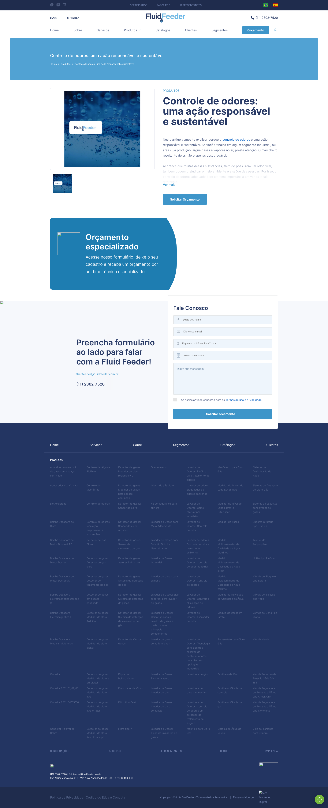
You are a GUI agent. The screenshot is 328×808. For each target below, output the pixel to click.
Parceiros (163, 5)
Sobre (77, 30)
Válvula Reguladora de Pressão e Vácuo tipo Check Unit (264, 692)
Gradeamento (159, 467)
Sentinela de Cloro (228, 674)
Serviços (103, 30)
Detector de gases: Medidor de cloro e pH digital (98, 678)
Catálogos (162, 30)
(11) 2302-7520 (267, 18)
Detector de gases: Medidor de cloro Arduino (98, 617)
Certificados (138, 5)
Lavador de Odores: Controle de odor (197, 526)
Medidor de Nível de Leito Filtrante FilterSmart (230, 507)
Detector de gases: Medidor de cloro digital (98, 643)
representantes (171, 750)
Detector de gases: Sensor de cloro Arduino (129, 526)
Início (54, 64)
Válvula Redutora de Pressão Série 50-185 (264, 678)
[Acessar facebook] (52, 4)
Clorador (55, 674)
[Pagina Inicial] (165, 22)
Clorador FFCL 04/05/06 (64, 702)
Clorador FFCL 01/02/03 (64, 688)
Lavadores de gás (197, 674)
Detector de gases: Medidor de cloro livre (98, 692)
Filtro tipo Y (125, 728)
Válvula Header (261, 639)
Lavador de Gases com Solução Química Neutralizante (164, 544)
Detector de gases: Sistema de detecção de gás (130, 580)
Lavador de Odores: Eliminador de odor (198, 617)
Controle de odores (98, 503)
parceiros (114, 750)
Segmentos (219, 30)
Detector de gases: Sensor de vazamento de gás (129, 544)
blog (223, 750)
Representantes (191, 5)
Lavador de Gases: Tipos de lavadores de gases (164, 733)
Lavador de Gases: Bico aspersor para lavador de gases (165, 598)
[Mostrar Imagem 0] (62, 183)
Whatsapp (319, 799)
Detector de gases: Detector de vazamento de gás (98, 580)
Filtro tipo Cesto (127, 702)
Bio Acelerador (58, 503)
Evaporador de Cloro (130, 688)
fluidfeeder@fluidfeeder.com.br (97, 374)
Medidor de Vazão (228, 521)
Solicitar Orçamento (185, 199)
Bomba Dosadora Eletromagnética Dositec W (64, 598)
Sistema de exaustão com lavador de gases (265, 507)
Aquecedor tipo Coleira (63, 485)
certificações (59, 750)
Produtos (130, 30)
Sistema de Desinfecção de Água (262, 471)
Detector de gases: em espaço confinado (98, 598)
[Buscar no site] (275, 30)
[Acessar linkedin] (64, 4)
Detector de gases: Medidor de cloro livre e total (98, 706)
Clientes (191, 30)
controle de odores (236, 139)
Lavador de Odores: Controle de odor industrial (197, 562)
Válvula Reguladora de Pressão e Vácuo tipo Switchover (264, 706)
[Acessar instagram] (58, 4)
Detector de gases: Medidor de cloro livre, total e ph (98, 733)
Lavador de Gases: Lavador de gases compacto (162, 706)
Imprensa (72, 17)
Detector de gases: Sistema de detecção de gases (130, 598)
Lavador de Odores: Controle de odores (197, 580)
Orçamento (255, 30)
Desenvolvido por (245, 797)
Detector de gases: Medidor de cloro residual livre (129, 471)
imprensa (271, 750)
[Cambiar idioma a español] (275, 5)
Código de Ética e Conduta (105, 797)
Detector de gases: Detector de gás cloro (98, 562)
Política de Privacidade (66, 797)
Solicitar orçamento (220, 414)
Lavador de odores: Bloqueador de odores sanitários (198, 489)
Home (54, 30)
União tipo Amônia (263, 558)
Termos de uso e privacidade (244, 399)
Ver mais (169, 185)
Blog (53, 17)
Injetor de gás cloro (162, 485)
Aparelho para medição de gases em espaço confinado (63, 471)
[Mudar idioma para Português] (265, 5)
